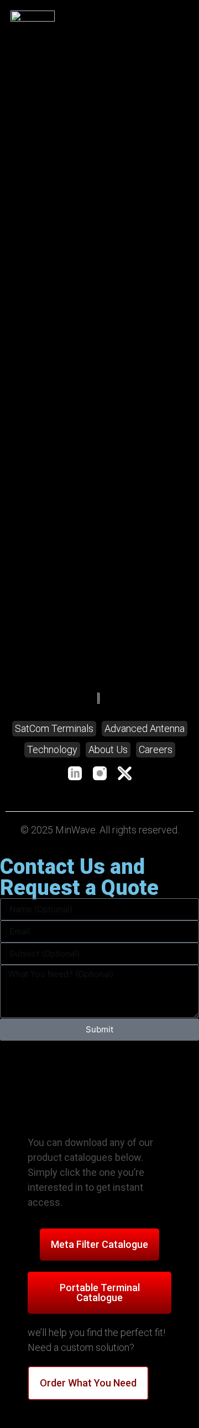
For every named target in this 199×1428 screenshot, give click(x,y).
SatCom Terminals (54, 728)
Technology (52, 749)
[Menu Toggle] (183, 21)
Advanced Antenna (144, 728)
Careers (155, 749)
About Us (108, 749)
